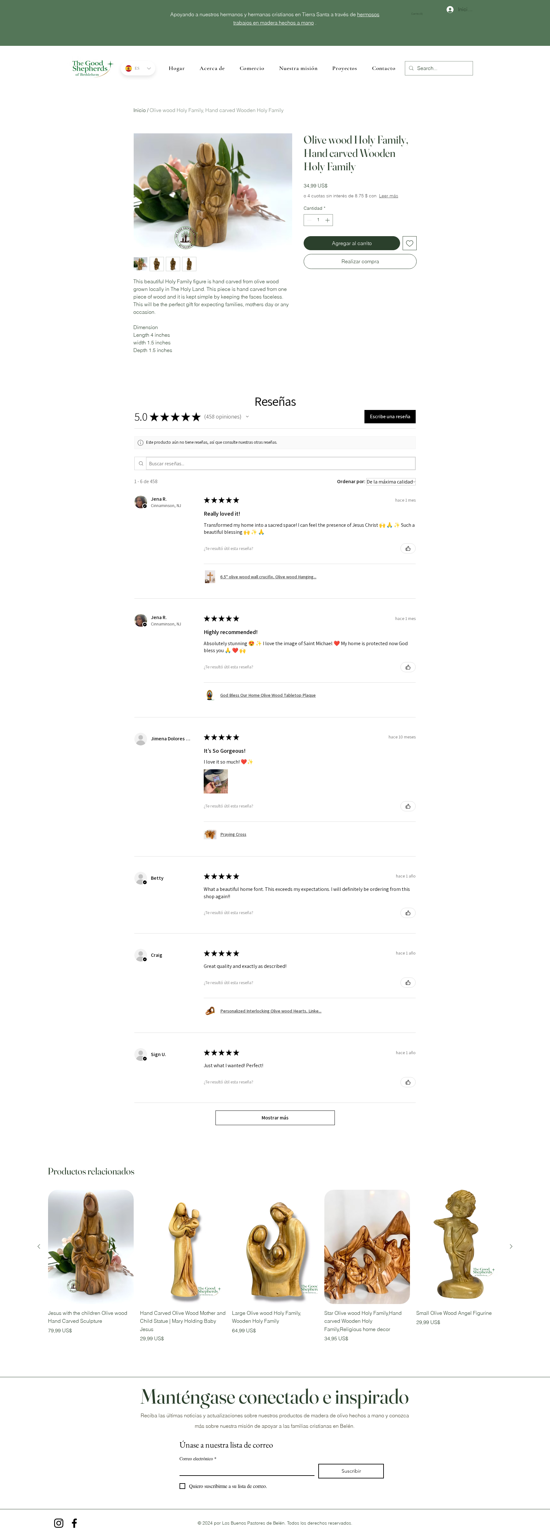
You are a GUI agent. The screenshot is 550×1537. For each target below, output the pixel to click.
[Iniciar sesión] (447, 10)
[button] (419, 13)
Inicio (139, 110)
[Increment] (328, 220)
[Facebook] (74, 1523)
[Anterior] (39, 1246)
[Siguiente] (511, 1246)
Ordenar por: (351, 481)
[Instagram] (59, 1523)
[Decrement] (309, 220)
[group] (275, 1266)
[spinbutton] (318, 220)
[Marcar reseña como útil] (408, 548)
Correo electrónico (198, 1458)
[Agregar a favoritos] (410, 243)
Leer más (388, 196)
